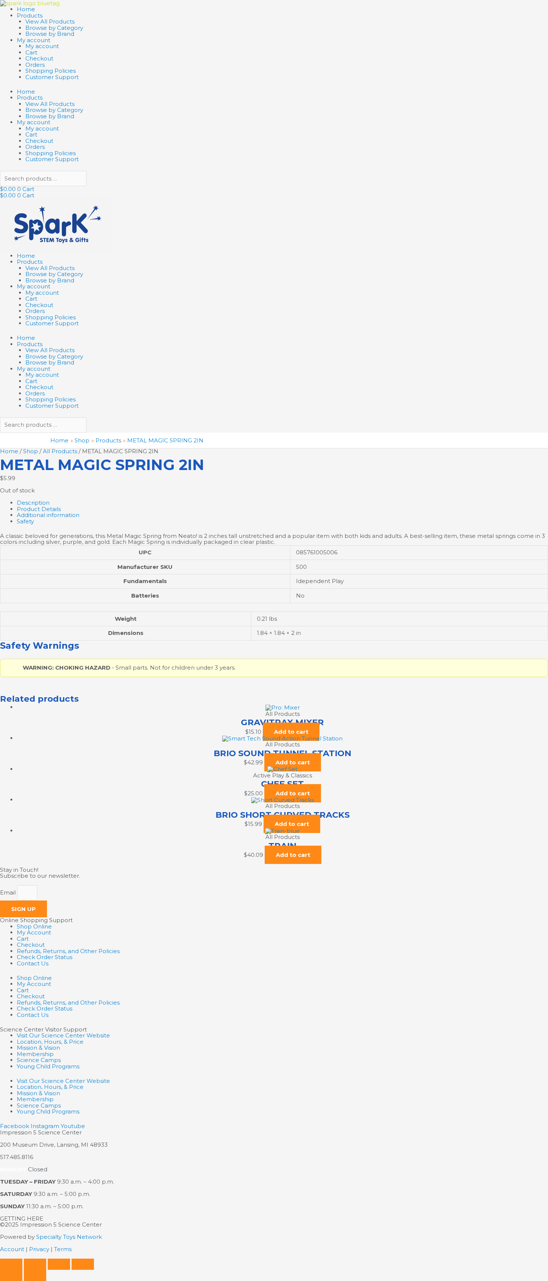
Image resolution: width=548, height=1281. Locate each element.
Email (8, 892)
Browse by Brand (49, 33)
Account (12, 1249)
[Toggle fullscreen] (35, 1264)
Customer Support (52, 77)
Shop (30, 451)
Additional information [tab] (48, 515)
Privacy (39, 1249)
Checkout (39, 58)
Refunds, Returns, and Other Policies (68, 951)
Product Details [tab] (39, 509)
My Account (34, 932)
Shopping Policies (50, 70)
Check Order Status (44, 957)
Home (26, 9)
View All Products (50, 21)
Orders (35, 64)
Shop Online (34, 926)
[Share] (59, 1264)
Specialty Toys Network (69, 1236)
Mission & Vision (38, 1047)
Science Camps (39, 1060)
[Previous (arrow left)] (11, 1275)
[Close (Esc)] (83, 1264)
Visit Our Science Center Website (63, 1035)
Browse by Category (54, 27)
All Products (60, 451)
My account (33, 40)
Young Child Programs (48, 1066)
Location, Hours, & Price (50, 1041)
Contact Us (32, 963)
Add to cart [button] (291, 731)
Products (29, 15)
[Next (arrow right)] (35, 1275)
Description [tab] (33, 502)
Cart (31, 52)
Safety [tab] (25, 521)
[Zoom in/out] (11, 1264)
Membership (35, 1054)
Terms (63, 1249)
